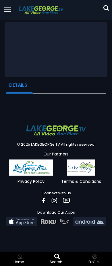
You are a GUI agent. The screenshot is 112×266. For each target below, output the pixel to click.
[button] (41, 9)
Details (18, 85)
